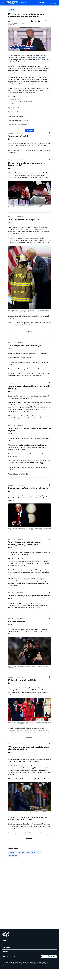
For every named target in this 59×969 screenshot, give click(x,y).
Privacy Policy (5, 962)
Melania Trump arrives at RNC (16, 116)
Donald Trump (38, 57)
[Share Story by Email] (46, 21)
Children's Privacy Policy (24, 962)
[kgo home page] (5, 934)
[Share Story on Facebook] (32, 21)
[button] (3, 2)
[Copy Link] (49, 21)
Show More (29, 331)
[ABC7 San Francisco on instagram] (11, 956)
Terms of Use (45, 962)
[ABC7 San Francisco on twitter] (7, 956)
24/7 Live (23, 2)
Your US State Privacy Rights (36, 962)
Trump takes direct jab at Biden (16, 105)
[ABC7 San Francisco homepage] (12, 2)
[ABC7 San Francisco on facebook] (4, 956)
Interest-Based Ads (6, 963)
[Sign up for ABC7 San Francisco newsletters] (15, 956)
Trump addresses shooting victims (17, 113)
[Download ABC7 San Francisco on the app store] (44, 956)
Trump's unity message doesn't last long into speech (21, 101)
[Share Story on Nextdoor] (42, 21)
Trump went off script (14, 109)
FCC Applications (25, 963)
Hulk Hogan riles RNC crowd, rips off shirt (18, 120)
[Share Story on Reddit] (39, 21)
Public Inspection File (16, 963)
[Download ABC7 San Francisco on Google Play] (52, 956)
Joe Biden (40, 68)
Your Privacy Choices (13, 962)
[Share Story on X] (35, 21)
